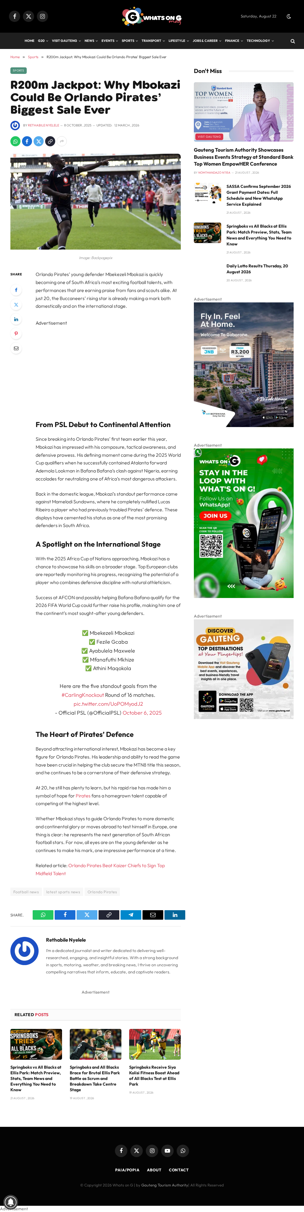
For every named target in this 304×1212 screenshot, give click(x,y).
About (154, 1169)
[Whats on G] (152, 16)
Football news (26, 891)
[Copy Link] (50, 141)
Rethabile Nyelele (43, 125)
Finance (232, 41)
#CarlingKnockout (82, 694)
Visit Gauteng (64, 41)
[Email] (16, 348)
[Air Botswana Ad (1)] (244, 425)
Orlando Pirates (102, 891)
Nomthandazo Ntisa (214, 172)
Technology (258, 41)
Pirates (83, 796)
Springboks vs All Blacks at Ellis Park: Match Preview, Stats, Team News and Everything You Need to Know (35, 1078)
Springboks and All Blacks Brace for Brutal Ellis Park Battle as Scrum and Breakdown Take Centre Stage (95, 1078)
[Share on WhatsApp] (15, 141)
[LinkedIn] (16, 319)
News (89, 41)
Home (29, 41)
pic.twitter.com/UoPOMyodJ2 (108, 703)
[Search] (292, 40)
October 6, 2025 (142, 712)
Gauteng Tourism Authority (164, 1185)
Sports (128, 41)
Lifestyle (177, 41)
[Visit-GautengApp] (244, 717)
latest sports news (63, 891)
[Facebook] (16, 290)
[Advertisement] (121, 368)
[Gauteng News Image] (244, 596)
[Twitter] (16, 304)
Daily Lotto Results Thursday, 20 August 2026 (257, 269)
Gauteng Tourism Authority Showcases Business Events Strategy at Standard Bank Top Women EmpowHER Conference (243, 156)
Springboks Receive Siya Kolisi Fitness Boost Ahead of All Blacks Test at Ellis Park (154, 1076)
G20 (41, 41)
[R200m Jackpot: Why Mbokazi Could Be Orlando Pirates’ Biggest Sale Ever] (95, 248)
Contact (179, 1169)
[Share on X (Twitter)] (39, 141)
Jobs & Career (205, 41)
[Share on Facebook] (27, 141)
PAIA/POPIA (127, 1169)
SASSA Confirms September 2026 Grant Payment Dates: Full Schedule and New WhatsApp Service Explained (259, 195)
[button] (288, 16)
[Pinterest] (16, 333)
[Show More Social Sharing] (62, 141)
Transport (151, 41)
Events (108, 41)
